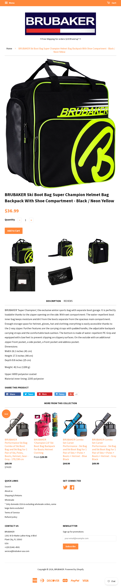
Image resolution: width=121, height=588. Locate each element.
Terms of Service (12, 512)
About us (8, 491)
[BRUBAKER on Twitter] (65, 487)
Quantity (10, 219)
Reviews (68, 300)
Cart (113, 2)
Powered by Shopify (74, 569)
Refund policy (11, 517)
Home (9, 48)
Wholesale (9, 500)
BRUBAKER (59, 569)
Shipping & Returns (13, 495)
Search (8, 486)
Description (53, 300)
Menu (11, 2)
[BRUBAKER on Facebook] (72, 487)
